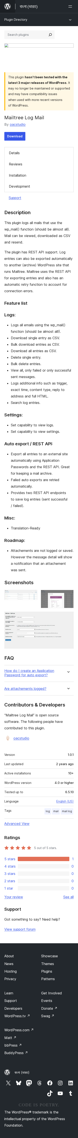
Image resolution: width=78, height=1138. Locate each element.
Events (46, 1000)
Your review (13, 897)
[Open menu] (71, 6)
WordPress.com (19, 1030)
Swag (47, 1016)
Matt (10, 1038)
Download (15, 136)
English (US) (65, 801)
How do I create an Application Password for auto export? (29, 673)
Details (14, 153)
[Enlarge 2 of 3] (68, 595)
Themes (47, 964)
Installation (17, 175)
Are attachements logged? (25, 689)
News (8, 964)
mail (55, 811)
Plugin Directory (15, 19)
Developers (13, 1008)
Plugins (46, 971)
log (48, 811)
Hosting (10, 971)
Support (15, 198)
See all (68, 897)
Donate (49, 1008)
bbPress (13, 1045)
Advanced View (16, 823)
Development (19, 186)
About (9, 956)
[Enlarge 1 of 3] (31, 595)
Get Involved (51, 993)
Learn (8, 993)
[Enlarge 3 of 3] (68, 617)
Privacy (10, 979)
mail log (67, 811)
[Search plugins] (50, 34)
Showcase (49, 956)
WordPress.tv (17, 1016)
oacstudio (18, 124)
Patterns (48, 979)
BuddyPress (16, 1053)
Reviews (15, 164)
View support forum (20, 929)
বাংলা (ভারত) (22, 1072)
